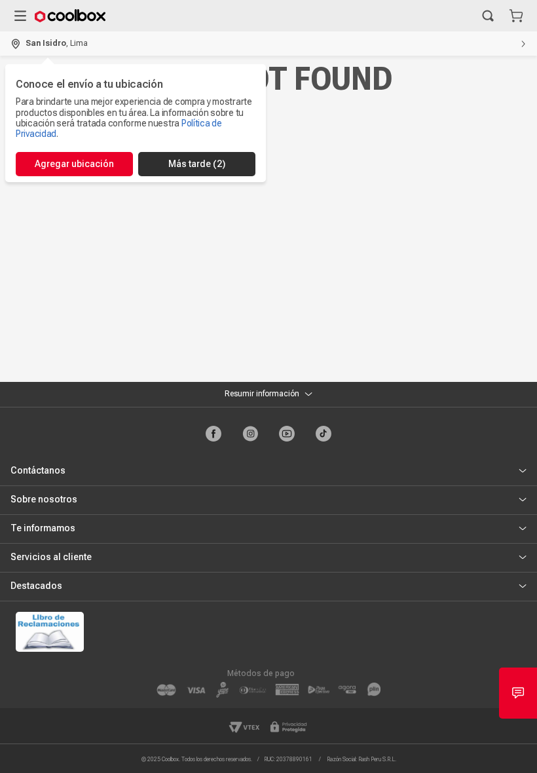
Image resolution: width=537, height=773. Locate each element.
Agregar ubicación (74, 164)
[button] (488, 16)
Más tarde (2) (196, 164)
